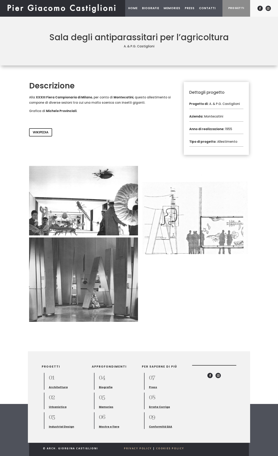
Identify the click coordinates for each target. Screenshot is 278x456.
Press (190, 8)
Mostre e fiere (109, 427)
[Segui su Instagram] (268, 8)
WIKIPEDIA (40, 132)
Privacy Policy (138, 448)
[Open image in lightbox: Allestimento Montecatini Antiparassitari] (194, 210)
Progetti (236, 8)
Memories (172, 8)
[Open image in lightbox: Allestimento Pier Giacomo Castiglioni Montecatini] (83, 279)
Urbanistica (58, 407)
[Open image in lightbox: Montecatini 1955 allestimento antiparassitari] (83, 200)
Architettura (58, 387)
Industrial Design (61, 427)
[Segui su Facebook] (260, 8)
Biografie (150, 8)
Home (133, 8)
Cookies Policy (170, 448)
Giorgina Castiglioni (77, 448)
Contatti (207, 8)
